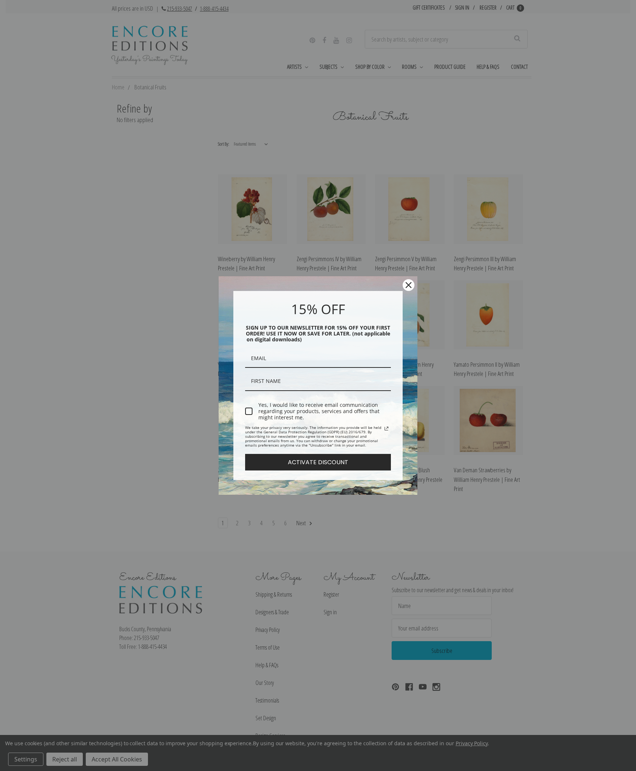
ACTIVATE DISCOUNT (318, 462)
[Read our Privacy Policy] (386, 428)
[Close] (408, 285)
